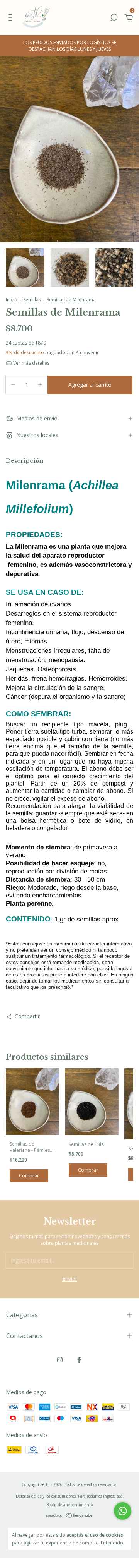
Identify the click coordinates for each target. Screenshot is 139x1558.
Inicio (11, 299)
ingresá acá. (113, 1496)
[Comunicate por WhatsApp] (122, 1511)
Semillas (32, 299)
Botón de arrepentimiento (69, 1504)
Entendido (112, 1542)
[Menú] (12, 18)
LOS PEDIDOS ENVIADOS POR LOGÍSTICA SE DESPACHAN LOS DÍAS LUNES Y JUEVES (69, 45)
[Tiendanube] (70, 1516)
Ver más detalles (30, 363)
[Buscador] (114, 18)
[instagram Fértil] (60, 1359)
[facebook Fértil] (79, 1359)
